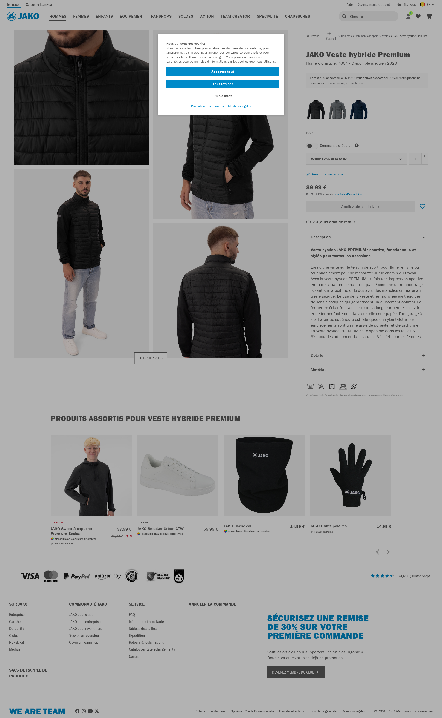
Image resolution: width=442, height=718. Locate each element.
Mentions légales (239, 106)
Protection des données (207, 106)
